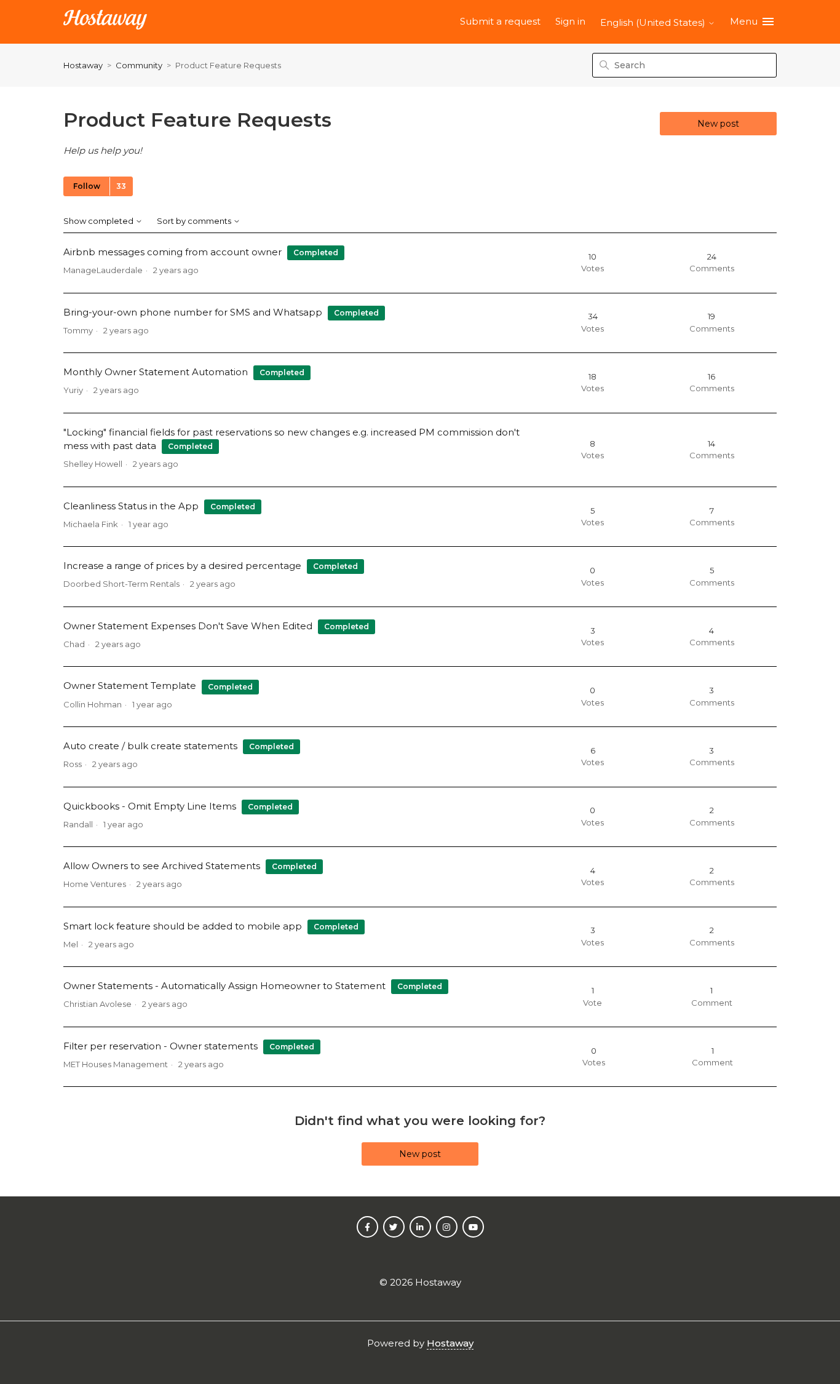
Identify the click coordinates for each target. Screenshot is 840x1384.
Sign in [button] (570, 21)
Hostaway (83, 65)
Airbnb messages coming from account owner (172, 252)
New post (718, 123)
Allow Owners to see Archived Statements (161, 866)
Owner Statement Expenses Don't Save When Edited (187, 626)
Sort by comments (195, 221)
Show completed (99, 221)
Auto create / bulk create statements (150, 746)
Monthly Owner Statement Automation (155, 372)
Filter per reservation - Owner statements (160, 1046)
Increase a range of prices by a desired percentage (182, 565)
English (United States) (654, 22)
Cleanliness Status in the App (131, 506)
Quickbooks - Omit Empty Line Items (149, 806)
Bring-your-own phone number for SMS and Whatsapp (192, 312)
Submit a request (500, 21)
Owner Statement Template (129, 685)
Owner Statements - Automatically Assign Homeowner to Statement (224, 986)
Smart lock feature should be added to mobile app (182, 926)
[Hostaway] (105, 22)
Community (139, 65)
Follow (86, 186)
